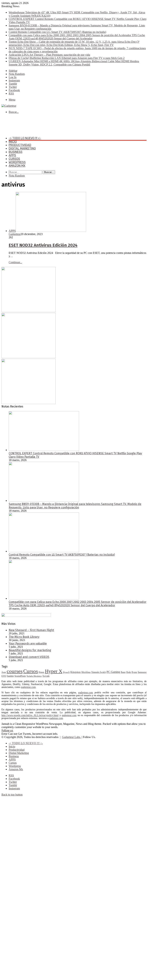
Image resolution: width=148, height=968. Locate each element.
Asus (3, 672)
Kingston (75, 672)
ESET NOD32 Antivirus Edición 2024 (43, 245)
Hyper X (53, 671)
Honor (41, 672)
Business (15, 152)
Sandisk (10, 676)
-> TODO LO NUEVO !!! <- (25, 138)
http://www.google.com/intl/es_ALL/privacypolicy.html (29, 715)
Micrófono (86, 672)
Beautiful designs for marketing (30, 650)
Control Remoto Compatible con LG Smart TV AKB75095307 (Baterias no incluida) (57, 31)
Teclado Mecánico (34, 676)
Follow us (7, 730)
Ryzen (134, 672)
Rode (128, 672)
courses (15, 671)
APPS (12, 155)
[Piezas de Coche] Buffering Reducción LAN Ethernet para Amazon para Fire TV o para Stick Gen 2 (67, 58)
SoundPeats (20, 676)
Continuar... (15, 262)
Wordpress (17, 162)
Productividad (20, 145)
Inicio (13, 141)
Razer (123, 672)
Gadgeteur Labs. (71, 737)
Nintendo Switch (98, 672)
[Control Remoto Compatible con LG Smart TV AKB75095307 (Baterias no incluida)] (44, 551)
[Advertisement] (67, 125)
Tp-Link (45, 676)
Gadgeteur (15, 234)
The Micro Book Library (24, 637)
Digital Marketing (22, 148)
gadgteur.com (56, 718)
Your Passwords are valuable (28, 643)
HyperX (66, 672)
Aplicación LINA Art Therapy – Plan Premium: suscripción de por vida (49, 54)
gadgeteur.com (28, 687)
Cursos (14, 158)
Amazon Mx (17, 165)
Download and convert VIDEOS (29, 657)
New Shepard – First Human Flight (31, 630)
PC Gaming (113, 671)
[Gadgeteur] (8, 105)
